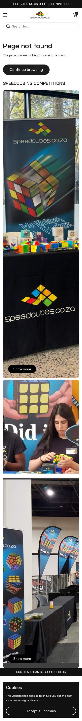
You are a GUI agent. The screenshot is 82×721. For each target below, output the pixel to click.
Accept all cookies (41, 711)
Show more (22, 369)
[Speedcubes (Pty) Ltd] (40, 15)
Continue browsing (26, 69)
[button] (75, 15)
